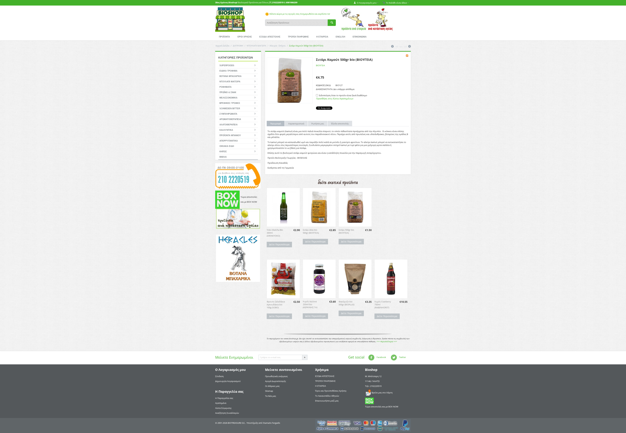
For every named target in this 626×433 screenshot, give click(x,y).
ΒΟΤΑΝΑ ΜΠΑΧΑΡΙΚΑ (230, 76)
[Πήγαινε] (304, 357)
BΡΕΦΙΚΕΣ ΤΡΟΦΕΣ (229, 103)
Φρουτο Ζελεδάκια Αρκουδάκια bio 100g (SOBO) (276, 304)
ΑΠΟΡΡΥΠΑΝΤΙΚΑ (228, 141)
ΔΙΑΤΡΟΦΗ (238, 45)
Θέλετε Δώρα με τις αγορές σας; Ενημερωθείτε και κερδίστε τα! (299, 13)
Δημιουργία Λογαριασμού (228, 381)
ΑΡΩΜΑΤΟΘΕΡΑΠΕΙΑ (230, 119)
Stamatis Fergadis (271, 422)
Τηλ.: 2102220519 (373, 386)
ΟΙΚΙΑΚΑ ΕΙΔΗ (226, 146)
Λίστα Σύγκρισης (223, 408)
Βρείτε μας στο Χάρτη (382, 392)
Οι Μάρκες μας (272, 386)
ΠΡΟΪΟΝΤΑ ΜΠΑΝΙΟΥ (230, 135)
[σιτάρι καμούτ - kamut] (290, 80)
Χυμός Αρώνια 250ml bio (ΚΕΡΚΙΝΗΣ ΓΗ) (310, 304)
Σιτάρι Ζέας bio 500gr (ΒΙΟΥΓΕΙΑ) (311, 231)
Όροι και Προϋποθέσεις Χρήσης (330, 390)
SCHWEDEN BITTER (229, 108)
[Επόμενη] (409, 47)
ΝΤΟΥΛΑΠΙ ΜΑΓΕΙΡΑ (256, 45)
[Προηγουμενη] (392, 47)
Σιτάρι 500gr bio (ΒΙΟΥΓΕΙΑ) (346, 231)
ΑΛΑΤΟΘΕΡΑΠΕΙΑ (228, 124)
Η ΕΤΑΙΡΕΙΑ (322, 37)
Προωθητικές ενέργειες (276, 376)
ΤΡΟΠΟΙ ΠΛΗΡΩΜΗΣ (298, 37)
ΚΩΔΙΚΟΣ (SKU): (323, 85)
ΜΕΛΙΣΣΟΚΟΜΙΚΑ (228, 98)
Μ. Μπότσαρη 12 (373, 376)
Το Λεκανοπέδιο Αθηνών (327, 395)
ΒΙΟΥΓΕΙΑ (320, 65)
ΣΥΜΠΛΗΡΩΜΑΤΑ (228, 114)
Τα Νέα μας (270, 396)
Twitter (402, 357)
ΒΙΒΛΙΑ (223, 157)
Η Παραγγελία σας (224, 398)
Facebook (381, 357)
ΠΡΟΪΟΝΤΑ (224, 37)
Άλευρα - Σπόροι (278, 45)
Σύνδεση (219, 376)
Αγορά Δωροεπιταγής (275, 381)
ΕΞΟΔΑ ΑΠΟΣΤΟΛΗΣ (269, 37)
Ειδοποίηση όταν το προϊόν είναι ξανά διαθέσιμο (343, 95)
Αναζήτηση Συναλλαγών (227, 412)
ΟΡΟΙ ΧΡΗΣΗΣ (244, 37)
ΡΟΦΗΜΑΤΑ (225, 87)
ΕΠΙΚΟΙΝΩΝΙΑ (359, 37)
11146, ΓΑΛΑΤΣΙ (372, 381)
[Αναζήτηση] (332, 22)
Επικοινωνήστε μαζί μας (327, 400)
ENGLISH (340, 37)
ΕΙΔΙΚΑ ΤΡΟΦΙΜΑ (228, 71)
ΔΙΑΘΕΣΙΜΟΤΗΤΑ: (324, 89)
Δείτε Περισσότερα (279, 244)
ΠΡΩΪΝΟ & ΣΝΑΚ (227, 92)
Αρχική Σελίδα (222, 45)
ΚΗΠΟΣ (223, 151)
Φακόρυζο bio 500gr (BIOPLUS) (346, 303)
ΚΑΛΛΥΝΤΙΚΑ (226, 130)
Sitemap (269, 390)
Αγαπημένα (220, 403)
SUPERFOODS (226, 65)
